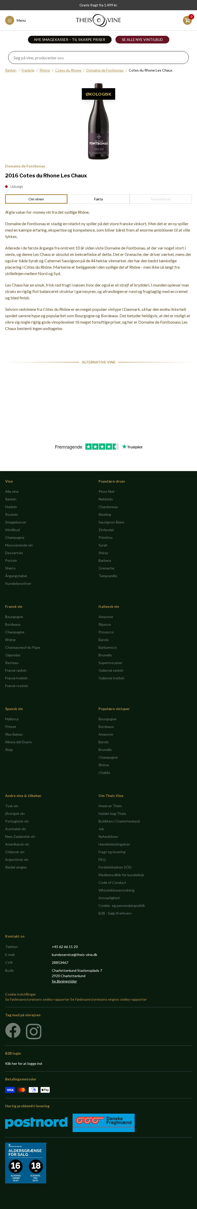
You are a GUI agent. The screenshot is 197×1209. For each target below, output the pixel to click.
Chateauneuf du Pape (22, 647)
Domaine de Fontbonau (105, 70)
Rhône (45, 70)
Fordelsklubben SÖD (115, 867)
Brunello (105, 655)
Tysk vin (11, 806)
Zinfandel (106, 530)
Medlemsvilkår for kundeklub (121, 875)
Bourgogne (14, 616)
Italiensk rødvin (110, 670)
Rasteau (11, 662)
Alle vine (12, 491)
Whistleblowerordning (116, 890)
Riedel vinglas (16, 867)
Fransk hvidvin (16, 678)
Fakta (98, 199)
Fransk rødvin (16, 670)
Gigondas (13, 655)
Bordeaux (13, 624)
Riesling (104, 514)
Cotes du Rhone (68, 70)
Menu (21, 20)
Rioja (9, 749)
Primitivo (105, 537)
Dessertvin (14, 553)
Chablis (104, 772)
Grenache (106, 568)
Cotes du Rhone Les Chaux (150, 70)
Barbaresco (107, 647)
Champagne (14, 537)
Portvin (11, 560)
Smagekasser (15, 522)
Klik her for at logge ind (23, 1063)
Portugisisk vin (17, 821)
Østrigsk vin (15, 813)
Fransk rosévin (16, 685)
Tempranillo (107, 576)
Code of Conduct (112, 882)
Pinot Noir (106, 491)
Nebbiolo (105, 499)
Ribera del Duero (18, 742)
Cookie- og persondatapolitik (121, 905)
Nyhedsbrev (108, 836)
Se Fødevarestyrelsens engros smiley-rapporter (108, 999)
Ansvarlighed (109, 898)
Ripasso (104, 624)
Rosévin (11, 514)
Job (101, 829)
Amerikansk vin (17, 844)
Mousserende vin (19, 545)
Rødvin (10, 70)
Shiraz (103, 553)
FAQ (102, 859)
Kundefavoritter (18, 583)
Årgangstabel (16, 576)
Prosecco (106, 632)
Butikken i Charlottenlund (119, 821)
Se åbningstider (64, 981)
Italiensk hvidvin (111, 678)
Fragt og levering (111, 852)
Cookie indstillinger (20, 994)
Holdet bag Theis (112, 813)
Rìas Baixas (14, 734)
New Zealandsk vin (20, 836)
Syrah (102, 545)
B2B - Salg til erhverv (115, 913)
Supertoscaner (110, 662)
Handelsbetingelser (114, 844)
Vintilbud (12, 530)
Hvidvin (11, 507)
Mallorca (11, 719)
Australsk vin (15, 829)
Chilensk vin (14, 852)
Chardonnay (108, 507)
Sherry (10, 568)
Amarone (105, 616)
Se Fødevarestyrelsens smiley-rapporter (37, 999)
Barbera (104, 560)
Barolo (103, 639)
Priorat (10, 726)
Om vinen (36, 199)
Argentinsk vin (16, 859)
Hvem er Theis (110, 806)
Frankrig (28, 70)
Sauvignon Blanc (111, 522)
